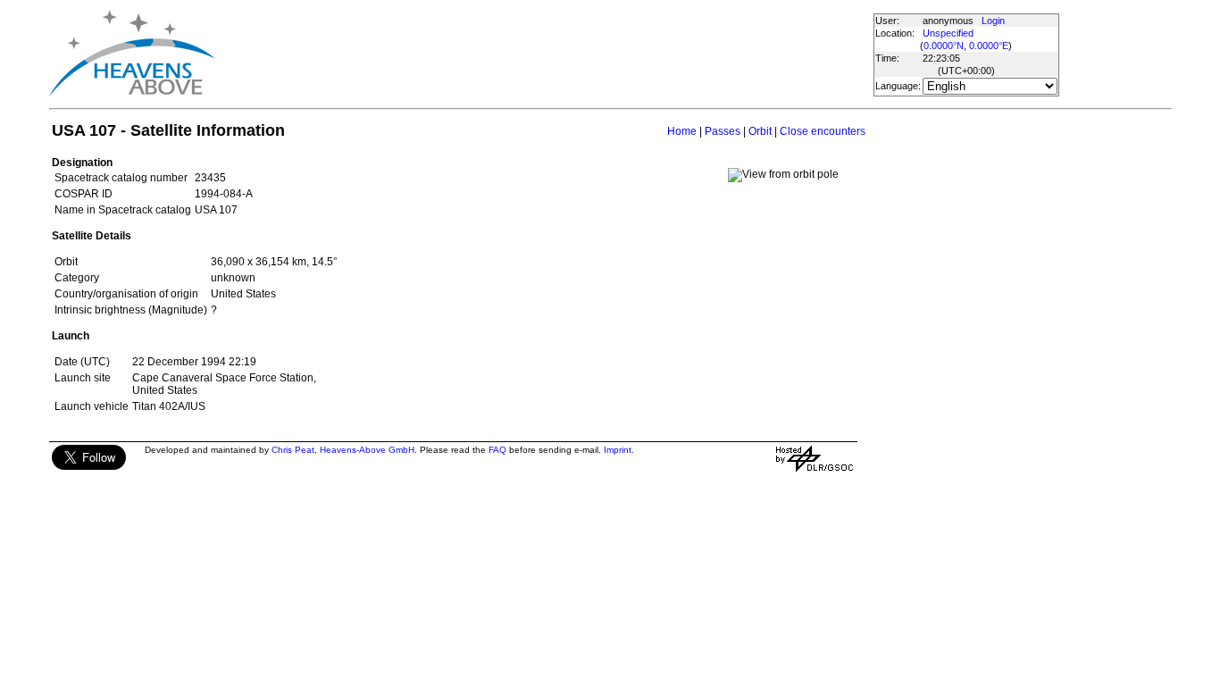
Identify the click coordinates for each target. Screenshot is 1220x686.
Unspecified (948, 33)
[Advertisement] (543, 53)
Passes (722, 131)
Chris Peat (293, 450)
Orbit (760, 131)
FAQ (497, 450)
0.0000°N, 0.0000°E (965, 45)
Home (682, 131)
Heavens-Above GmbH (367, 450)
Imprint (617, 450)
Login (993, 20)
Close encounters (822, 131)
